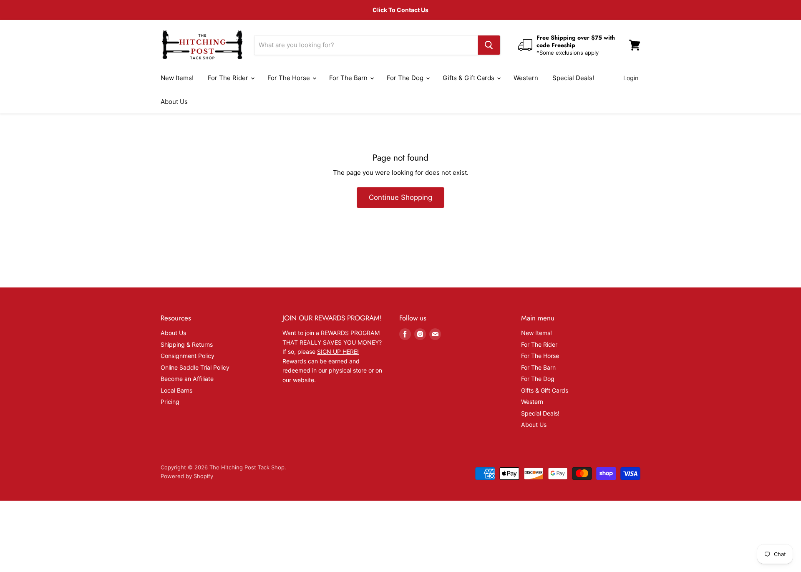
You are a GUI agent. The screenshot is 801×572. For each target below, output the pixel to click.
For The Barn (349, 78)
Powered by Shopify (187, 476)
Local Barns (176, 390)
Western (526, 78)
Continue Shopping (400, 197)
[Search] (489, 45)
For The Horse (289, 78)
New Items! (177, 78)
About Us (174, 102)
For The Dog (406, 78)
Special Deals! (573, 78)
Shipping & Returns (187, 344)
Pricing (170, 401)
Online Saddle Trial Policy (195, 367)
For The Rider (229, 78)
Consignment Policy (187, 355)
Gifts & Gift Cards (469, 78)
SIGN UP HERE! (338, 351)
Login (630, 77)
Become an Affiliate (187, 378)
